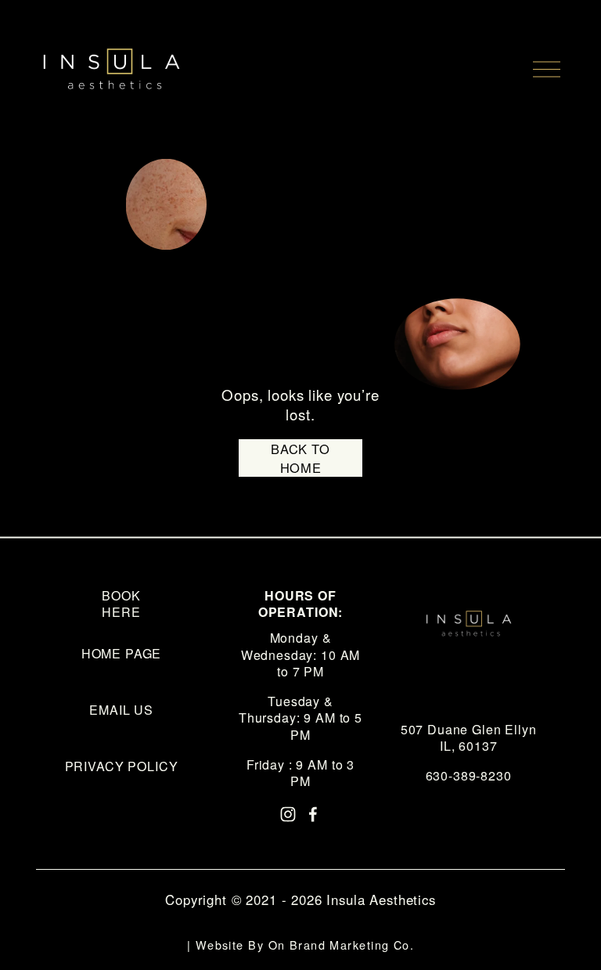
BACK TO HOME (300, 458)
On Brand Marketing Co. (341, 944)
